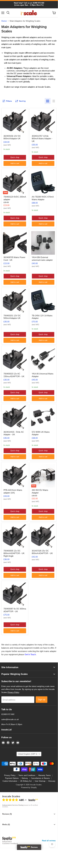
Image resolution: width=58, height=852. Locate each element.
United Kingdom (27, 754)
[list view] (54, 101)
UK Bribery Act (26, 781)
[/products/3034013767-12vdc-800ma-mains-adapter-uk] (43, 121)
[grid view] (48, 101)
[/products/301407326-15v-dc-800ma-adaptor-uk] (43, 536)
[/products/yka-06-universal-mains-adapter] (43, 359)
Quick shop (14, 157)
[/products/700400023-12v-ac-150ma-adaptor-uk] (15, 359)
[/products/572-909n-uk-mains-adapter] (43, 417)
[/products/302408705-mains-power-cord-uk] (15, 243)
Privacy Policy (13, 692)
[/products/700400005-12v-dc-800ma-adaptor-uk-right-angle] (15, 536)
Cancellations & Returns (40, 778)
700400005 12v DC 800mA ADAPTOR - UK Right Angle (13, 553)
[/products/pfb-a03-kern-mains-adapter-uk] (15, 476)
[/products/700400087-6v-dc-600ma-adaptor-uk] (15, 594)
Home (4, 21)
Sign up (41, 699)
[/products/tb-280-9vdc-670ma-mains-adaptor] (43, 182)
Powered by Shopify (29, 787)
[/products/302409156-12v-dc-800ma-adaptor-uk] (15, 121)
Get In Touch (30, 654)
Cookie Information (10, 781)
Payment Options (12, 778)
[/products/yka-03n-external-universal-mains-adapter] (43, 243)
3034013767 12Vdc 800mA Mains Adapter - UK (42, 138)
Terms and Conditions (26, 775)
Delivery (25, 778)
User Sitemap (40, 781)
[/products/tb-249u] (43, 301)
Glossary (51, 781)
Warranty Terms (44, 775)
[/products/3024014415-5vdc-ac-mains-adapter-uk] (15, 417)
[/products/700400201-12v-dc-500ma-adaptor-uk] (15, 301)
